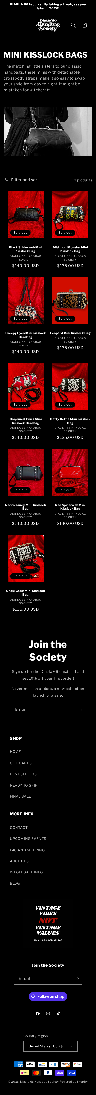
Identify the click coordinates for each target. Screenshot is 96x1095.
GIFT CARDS (21, 763)
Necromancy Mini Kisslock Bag (25, 507)
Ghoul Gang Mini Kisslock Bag (25, 593)
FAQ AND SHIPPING (27, 850)
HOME (15, 752)
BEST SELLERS (23, 774)
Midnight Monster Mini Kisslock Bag (70, 249)
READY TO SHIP (24, 785)
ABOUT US (19, 861)
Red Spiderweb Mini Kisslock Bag (70, 507)
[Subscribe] (80, 709)
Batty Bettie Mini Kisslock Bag (70, 421)
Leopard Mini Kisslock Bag (70, 333)
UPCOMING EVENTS (28, 838)
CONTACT (19, 827)
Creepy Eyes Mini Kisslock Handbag (25, 335)
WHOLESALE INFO (26, 872)
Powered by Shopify (74, 1081)
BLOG (15, 883)
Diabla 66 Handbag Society (39, 1081)
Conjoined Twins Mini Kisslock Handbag (26, 421)
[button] (9, 25)
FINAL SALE (20, 796)
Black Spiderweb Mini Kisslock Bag (25, 249)
